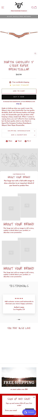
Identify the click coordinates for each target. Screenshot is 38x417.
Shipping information (19, 131)
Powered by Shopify (19, 415)
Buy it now (19, 97)
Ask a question (19, 135)
